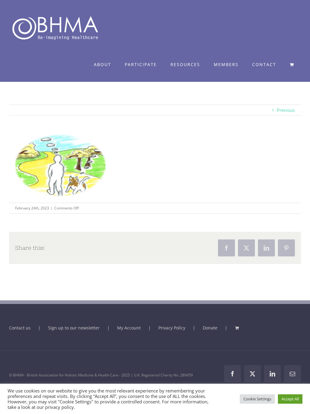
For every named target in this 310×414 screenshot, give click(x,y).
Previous (286, 110)
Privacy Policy (171, 328)
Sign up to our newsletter (74, 328)
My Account (129, 328)
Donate (210, 328)
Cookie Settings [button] (257, 399)
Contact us (20, 328)
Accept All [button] (290, 399)
